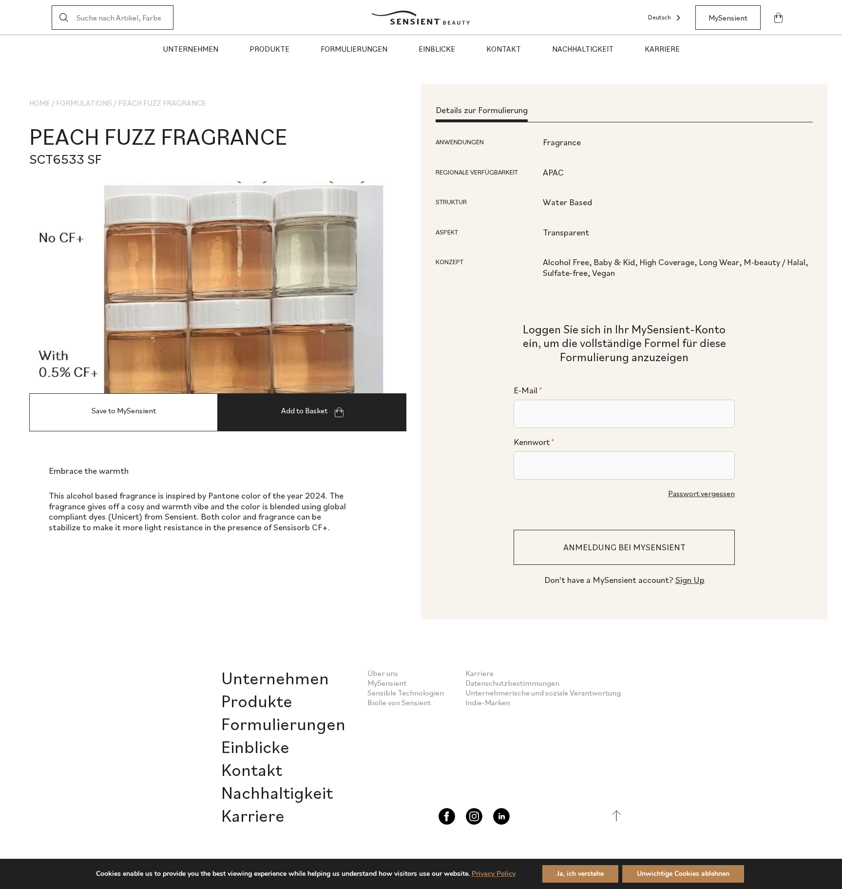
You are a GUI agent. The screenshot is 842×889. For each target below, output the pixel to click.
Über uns (382, 673)
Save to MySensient (124, 410)
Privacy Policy (494, 873)
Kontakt (503, 49)
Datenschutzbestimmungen (512, 683)
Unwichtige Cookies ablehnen (683, 873)
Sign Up (690, 579)
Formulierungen (354, 49)
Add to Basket (305, 410)
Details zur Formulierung (482, 110)
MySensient (727, 17)
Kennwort (534, 442)
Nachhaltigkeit (582, 49)
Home (39, 103)
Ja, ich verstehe (580, 873)
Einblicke (437, 49)
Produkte (269, 49)
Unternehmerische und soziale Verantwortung (543, 692)
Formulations (84, 103)
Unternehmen (190, 49)
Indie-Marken (487, 702)
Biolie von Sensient (399, 702)
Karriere (662, 49)
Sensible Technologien (405, 692)
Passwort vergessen (701, 493)
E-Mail (527, 390)
